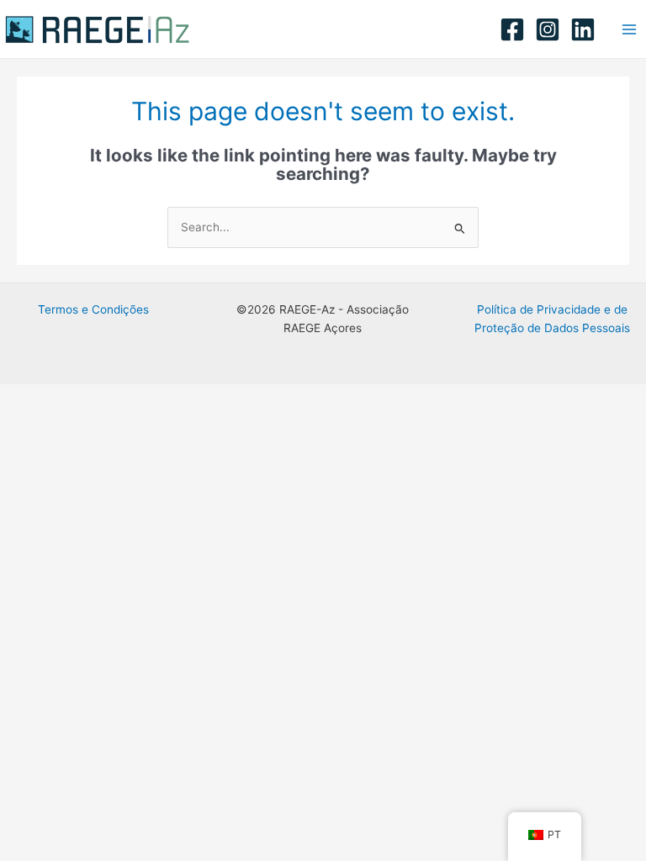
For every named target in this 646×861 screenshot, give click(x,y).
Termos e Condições (93, 309)
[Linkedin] (583, 29)
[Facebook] (512, 29)
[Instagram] (547, 29)
